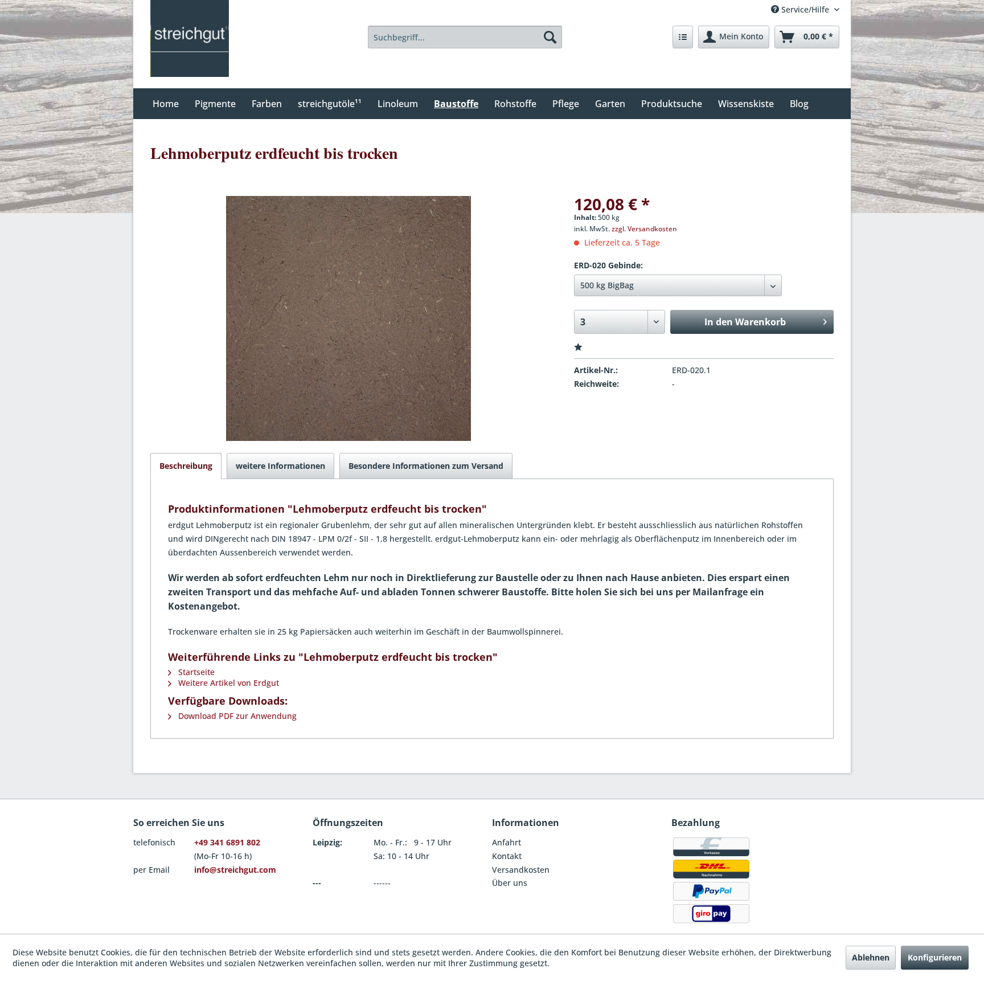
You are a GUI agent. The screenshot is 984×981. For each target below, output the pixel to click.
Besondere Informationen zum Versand (425, 465)
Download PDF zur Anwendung (236, 715)
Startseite (195, 672)
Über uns (509, 882)
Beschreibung (185, 465)
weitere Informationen (280, 465)
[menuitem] (465, 37)
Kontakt (507, 856)
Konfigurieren (935, 957)
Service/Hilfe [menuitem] (805, 9)
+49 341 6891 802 (227, 842)
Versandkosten (521, 869)
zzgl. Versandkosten (644, 229)
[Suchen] (550, 37)
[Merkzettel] (683, 37)
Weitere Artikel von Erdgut (227, 682)
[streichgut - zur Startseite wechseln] (189, 38)
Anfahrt (506, 842)
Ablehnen (870, 957)
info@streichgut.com (235, 869)
